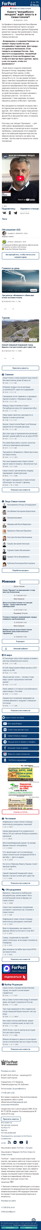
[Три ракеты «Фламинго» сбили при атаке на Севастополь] (20, 271)
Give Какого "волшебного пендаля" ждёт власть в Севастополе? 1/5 (21, 212)
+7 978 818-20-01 (8, 1207)
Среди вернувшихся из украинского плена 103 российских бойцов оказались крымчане (20, 833)
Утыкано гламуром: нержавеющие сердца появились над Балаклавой (20, 618)
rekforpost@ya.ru (8, 1211)
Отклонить (10, 1228)
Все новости (6, 1122)
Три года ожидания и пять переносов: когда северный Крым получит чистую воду (19, 1011)
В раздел (20, 641)
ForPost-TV (5, 1127)
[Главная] (9, 3)
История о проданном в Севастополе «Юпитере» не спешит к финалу (19, 481)
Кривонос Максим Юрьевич (19, 531)
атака (34, 290)
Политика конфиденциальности (25, 1225)
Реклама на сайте (8, 1071)
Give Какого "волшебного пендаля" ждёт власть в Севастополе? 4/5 (27, 212)
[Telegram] (15, 212)
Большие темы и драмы (18, 748)
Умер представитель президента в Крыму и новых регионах (18, 416)
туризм (33, 340)
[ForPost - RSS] (9, 1143)
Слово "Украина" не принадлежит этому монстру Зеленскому (19, 591)
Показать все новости (20, 490)
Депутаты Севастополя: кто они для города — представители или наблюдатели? (17, 604)
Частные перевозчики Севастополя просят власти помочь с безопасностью (20, 462)
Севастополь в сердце (17, 736)
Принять (29, 1228)
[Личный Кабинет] (31, 2)
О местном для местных (18, 730)
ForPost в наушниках (17, 760)
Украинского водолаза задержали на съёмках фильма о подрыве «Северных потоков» (19, 700)
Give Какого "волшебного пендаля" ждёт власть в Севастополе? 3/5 (25, 212)
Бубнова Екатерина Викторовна (21, 563)
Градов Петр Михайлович (18, 557)
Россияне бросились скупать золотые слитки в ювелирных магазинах (19, 444)
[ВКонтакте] (4, 212)
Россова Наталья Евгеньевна (19, 537)
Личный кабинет (20, 648)
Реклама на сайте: (8, 1201)
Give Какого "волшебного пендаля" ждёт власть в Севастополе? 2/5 (23, 212)
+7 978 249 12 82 (8, 1093)
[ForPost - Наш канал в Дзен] (30, 1143)
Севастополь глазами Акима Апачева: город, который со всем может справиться (18, 990)
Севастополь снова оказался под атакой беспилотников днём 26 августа (20, 379)
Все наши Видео (15, 723)
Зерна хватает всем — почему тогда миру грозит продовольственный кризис (18, 679)
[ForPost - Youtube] (21, 1143)
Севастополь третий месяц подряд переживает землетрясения (18, 471)
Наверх (34, 1220)
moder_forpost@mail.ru (16, 1088)
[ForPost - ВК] (15, 1143)
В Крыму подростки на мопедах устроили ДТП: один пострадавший (18, 388)
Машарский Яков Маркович (19, 524)
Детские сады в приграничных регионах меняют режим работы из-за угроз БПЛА (20, 434)
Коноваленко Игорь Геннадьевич (21, 505)
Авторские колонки (9, 1125)
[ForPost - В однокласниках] (26, 1143)
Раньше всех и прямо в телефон (21, 742)
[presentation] (5, 308)
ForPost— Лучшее (24, 1148)
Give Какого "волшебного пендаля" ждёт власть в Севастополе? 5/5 (28, 212)
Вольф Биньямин (14, 518)
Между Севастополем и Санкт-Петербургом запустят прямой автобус (20, 406)
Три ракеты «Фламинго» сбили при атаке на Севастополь (18, 296)
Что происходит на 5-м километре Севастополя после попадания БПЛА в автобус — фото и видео (19, 854)
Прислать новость (20, 368)
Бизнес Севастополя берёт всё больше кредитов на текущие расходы (19, 425)
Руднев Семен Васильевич (18, 550)
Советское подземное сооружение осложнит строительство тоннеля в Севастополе (18, 909)
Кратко (4, 1130)
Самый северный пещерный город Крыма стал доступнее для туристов (19, 346)
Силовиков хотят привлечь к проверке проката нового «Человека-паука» (20, 397)
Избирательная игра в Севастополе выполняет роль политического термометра (17, 631)
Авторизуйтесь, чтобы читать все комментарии (20, 255)
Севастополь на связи (14, 717)
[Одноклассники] (9, 212)
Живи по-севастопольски (19, 754)
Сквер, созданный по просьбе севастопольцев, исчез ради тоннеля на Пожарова (20, 940)
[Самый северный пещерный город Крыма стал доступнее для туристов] (20, 320)
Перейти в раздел (20, 570)
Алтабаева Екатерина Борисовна (21, 511)
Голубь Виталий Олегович (18, 544)
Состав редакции (8, 1133)
